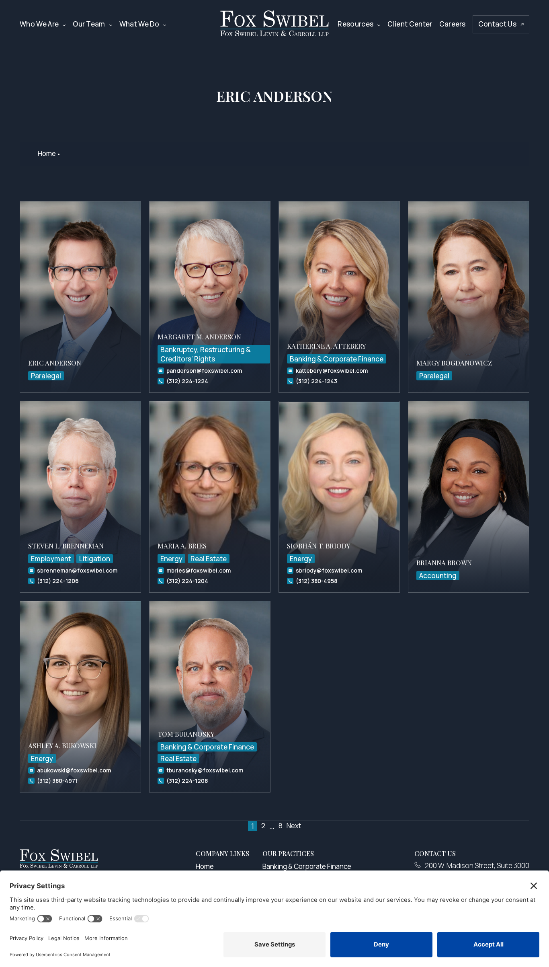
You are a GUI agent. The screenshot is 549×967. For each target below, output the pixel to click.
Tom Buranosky (186, 733)
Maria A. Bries (182, 545)
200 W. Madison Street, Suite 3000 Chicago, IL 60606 (477, 869)
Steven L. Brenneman (66, 545)
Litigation (94, 558)
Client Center (409, 24)
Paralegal (46, 375)
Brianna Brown (444, 562)
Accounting (438, 575)
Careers (452, 24)
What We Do (139, 24)
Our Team (89, 24)
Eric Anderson (54, 362)
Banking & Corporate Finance (336, 358)
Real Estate (209, 558)
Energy (171, 558)
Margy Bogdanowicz (454, 362)
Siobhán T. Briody (318, 545)
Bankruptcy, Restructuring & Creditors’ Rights (205, 354)
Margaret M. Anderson (199, 336)
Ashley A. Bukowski (62, 745)
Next (294, 826)
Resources (355, 24)
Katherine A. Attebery (326, 345)
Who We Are (39, 24)
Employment (51, 558)
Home (47, 153)
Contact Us (497, 24)
